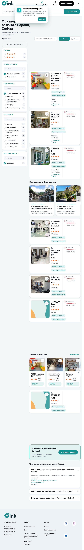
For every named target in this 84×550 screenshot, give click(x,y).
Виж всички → (75, 354)
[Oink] (8, 3)
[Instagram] (74, 523)
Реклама (27, 544)
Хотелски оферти (30, 533)
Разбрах (42, 19)
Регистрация (66, 3)
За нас (46, 527)
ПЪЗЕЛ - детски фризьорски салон (43, 480)
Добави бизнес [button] (29, 527)
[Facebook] (66, 523)
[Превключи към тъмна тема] (78, 3)
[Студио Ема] (40, 309)
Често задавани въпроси (49, 534)
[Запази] (47, 75)
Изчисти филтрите (16, 44)
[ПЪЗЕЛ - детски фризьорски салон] (40, 80)
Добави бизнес (69, 452)
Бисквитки (8, 535)
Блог (25, 530)
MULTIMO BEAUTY (37, 482)
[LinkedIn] (66, 536)
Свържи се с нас (50, 530)
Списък (65, 39)
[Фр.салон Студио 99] (40, 255)
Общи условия (9, 532)
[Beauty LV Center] (40, 284)
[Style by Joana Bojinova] (40, 228)
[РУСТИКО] (40, 400)
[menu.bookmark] (42, 360)
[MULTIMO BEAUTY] (40, 119)
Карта (76, 39)
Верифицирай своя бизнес (31, 537)
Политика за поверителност (9, 527)
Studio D (34, 485)
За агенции (28, 541)
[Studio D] (40, 156)
